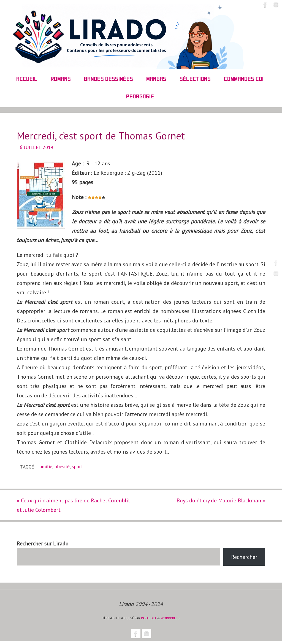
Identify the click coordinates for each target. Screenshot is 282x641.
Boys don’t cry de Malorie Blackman (221, 500)
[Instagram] (276, 273)
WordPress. (170, 618)
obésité (62, 467)
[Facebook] (276, 262)
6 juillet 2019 (36, 147)
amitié (46, 467)
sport (77, 467)
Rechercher (244, 557)
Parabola (148, 618)
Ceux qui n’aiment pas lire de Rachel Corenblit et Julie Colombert (73, 505)
